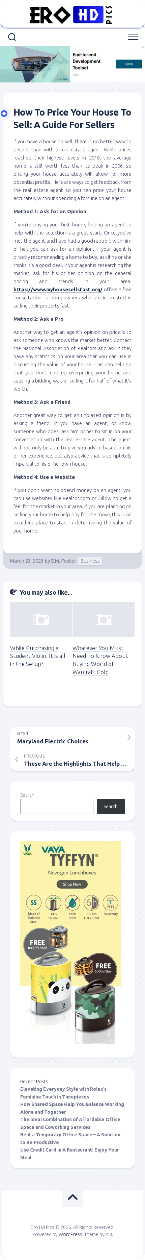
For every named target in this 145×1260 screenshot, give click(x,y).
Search (27, 795)
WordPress (70, 1234)
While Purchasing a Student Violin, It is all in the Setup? (37, 656)
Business (90, 561)
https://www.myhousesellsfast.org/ (58, 289)
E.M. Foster (63, 561)
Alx (109, 1234)
